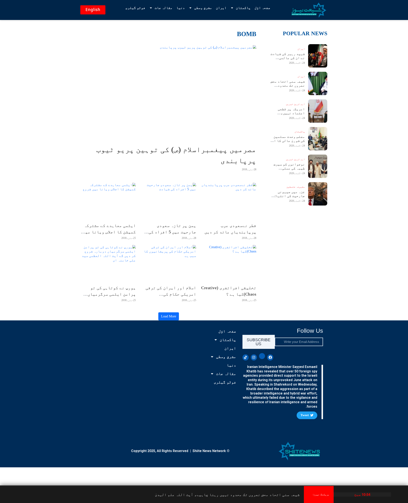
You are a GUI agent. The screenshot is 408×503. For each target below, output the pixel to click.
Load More (168, 316)
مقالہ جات (164, 8)
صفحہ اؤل (262, 8)
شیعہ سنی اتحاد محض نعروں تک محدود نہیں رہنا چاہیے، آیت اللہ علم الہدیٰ (227, 494)
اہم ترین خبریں (295, 104)
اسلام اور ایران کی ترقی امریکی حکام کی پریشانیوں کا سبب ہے (171, 294)
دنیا (180, 8)
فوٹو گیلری (135, 8)
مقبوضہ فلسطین (295, 186)
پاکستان (243, 8)
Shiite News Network (209, 451)
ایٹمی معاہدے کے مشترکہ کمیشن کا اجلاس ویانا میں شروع (109, 232)
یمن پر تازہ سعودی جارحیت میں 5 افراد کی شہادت (172, 232)
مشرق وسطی (203, 8)
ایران (221, 8)
